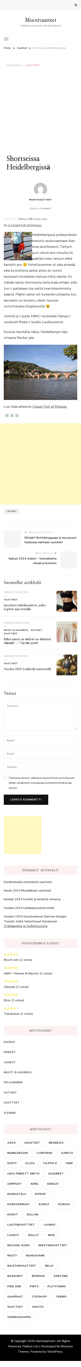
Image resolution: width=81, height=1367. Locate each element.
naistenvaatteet (21, 1266)
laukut (13, 1235)
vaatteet (15, 1307)
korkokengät (18, 1204)
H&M (69, 1163)
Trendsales (12, 1014)
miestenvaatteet (52, 1245)
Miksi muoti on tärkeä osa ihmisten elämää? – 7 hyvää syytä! (27, 641)
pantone (61, 1276)
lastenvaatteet (21, 1225)
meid (51, 1235)
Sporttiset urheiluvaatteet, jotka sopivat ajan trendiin (25, 607)
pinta (34, 1286)
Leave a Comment (40, 208)
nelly (49, 1266)
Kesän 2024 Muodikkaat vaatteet (27, 890)
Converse (45, 1153)
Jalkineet (56, 1173)
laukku (12, 511)
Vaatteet (33, 65)
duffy (12, 1163)
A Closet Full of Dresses (25, 225)
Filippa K (50, 1163)
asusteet (32, 1143)
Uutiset (36, 630)
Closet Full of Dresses (50, 406)
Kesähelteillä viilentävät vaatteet (28, 882)
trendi (61, 1296)
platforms (56, 1286)
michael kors (18, 1245)
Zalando (9, 987)
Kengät (10, 1052)
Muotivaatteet (40, 19)
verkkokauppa (19, 1317)
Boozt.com (11, 960)
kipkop (40, 1194)
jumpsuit (14, 1184)
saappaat (15, 1296)
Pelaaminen (13, 1082)
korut (12, 1214)
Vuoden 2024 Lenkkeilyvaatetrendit (27, 669)
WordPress (55, 1352)
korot (44, 1204)
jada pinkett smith (23, 1173)
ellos (30, 1163)
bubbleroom (17, 1153)
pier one (14, 1286)
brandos (56, 1143)
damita (67, 1153)
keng (35, 1184)
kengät (53, 1184)
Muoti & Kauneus (16, 630)
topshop (39, 1296)
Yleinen (10, 1113)
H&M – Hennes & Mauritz (21, 973)
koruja (64, 1204)
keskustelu (16, 1194)
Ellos (7, 1000)
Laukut (10, 1062)
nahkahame (35, 1255)
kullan (32, 1214)
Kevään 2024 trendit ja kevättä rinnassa (32, 899)
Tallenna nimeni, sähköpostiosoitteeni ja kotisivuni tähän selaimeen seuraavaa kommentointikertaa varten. (41, 783)
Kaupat (10, 1042)
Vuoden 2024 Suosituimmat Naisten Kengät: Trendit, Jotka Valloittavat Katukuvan (35, 919)
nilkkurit (15, 1276)
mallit (33, 1235)
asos (11, 1143)
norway (38, 1276)
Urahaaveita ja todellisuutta (25, 926)
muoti (12, 1255)
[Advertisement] (40, 109)
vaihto (38, 1307)
